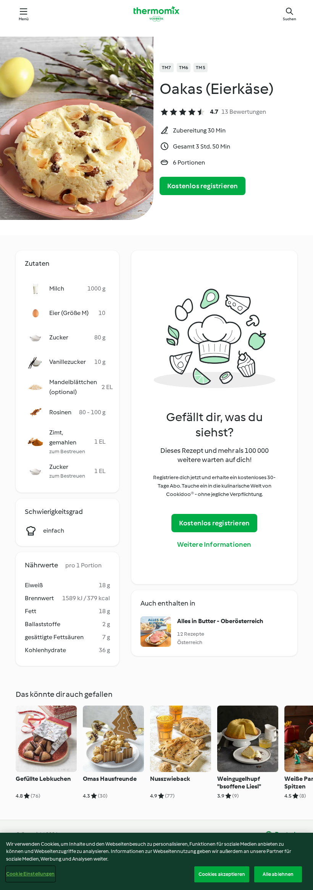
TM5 (200, 67)
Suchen (289, 18)
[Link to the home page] (156, 13)
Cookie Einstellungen (30, 874)
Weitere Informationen (214, 544)
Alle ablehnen (278, 874)
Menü (24, 18)
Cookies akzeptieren (221, 874)
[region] (156, 861)
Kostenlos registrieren (202, 186)
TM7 (166, 67)
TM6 (184, 67)
